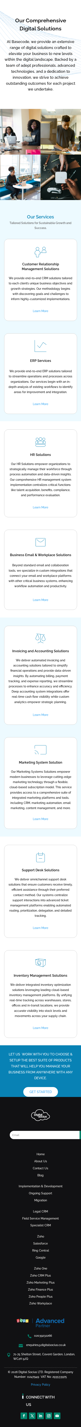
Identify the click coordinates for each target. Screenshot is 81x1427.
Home (41, 1154)
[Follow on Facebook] (24, 1416)
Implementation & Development (41, 1186)
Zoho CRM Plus (40, 1275)
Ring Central (40, 1250)
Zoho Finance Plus (40, 1289)
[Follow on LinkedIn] (40, 1416)
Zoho (40, 1236)
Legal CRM (40, 1211)
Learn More (40, 311)
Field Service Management (40, 1218)
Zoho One (40, 1268)
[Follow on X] (32, 1416)
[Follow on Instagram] (48, 1416)
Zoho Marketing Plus (41, 1282)
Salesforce (40, 1243)
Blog (40, 1175)
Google (40, 1257)
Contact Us (40, 1168)
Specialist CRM (40, 1225)
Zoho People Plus (41, 1296)
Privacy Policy (40, 1384)
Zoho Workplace (40, 1303)
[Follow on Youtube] (57, 1416)
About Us (40, 1161)
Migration (40, 1200)
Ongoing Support (40, 1193)
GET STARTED (40, 1092)
